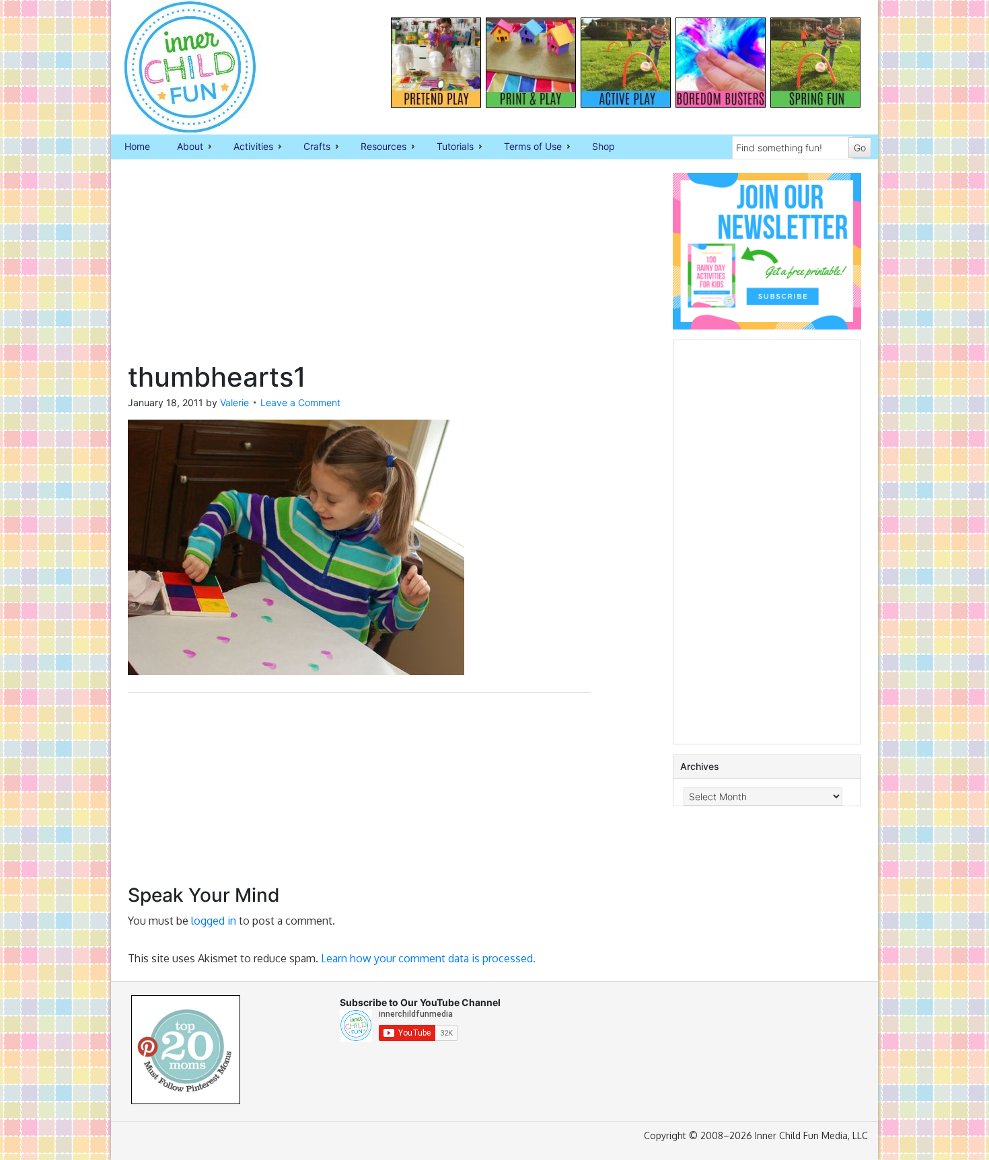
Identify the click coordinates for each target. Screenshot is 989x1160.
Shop (603, 146)
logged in (213, 920)
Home (137, 146)
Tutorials (448, 147)
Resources (376, 147)
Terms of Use (526, 147)
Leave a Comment (300, 402)
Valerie (234, 402)
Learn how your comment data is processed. (428, 958)
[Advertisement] (359, 267)
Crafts (310, 147)
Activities (246, 147)
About (183, 147)
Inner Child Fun (178, 67)
